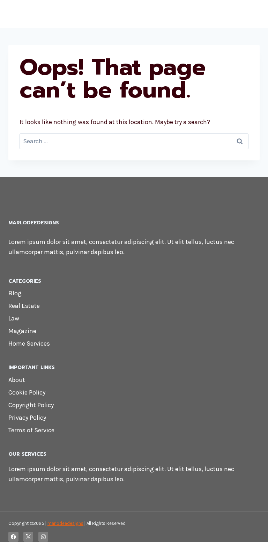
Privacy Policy (27, 417)
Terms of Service (31, 430)
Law (13, 318)
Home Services (29, 343)
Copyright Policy (31, 405)
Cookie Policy (26, 392)
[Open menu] (253, 13)
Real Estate (24, 306)
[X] (28, 537)
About (16, 380)
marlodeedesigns (65, 523)
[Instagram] (43, 537)
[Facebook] (13, 537)
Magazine (22, 331)
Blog (15, 293)
